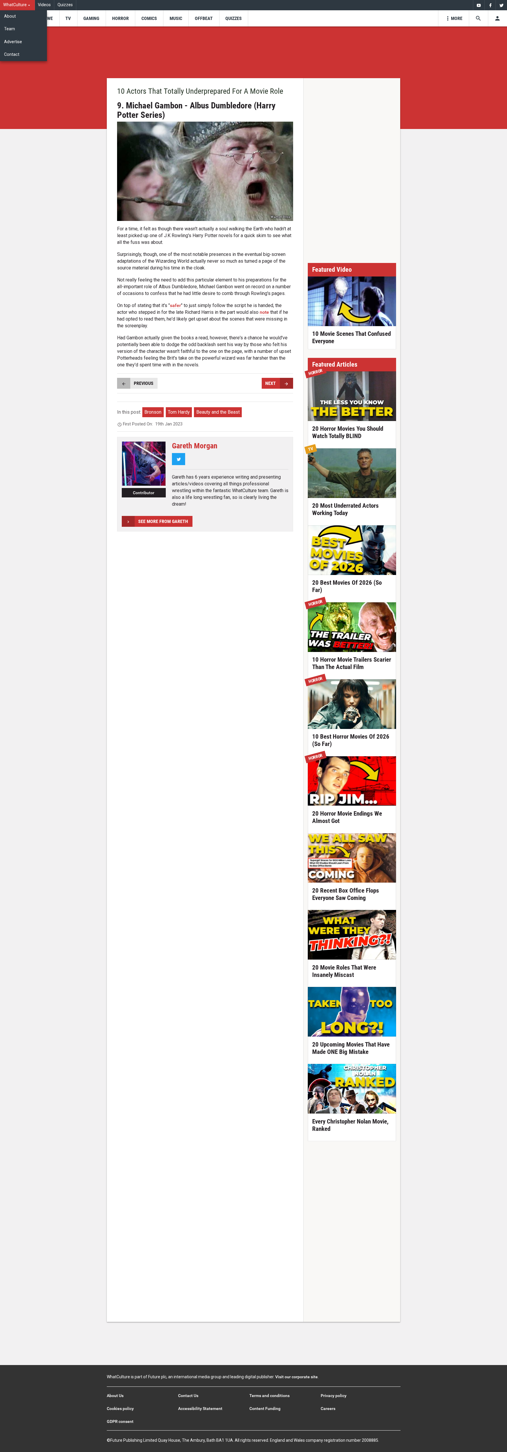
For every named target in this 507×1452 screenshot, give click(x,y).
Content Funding (264, 1408)
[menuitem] (17, 5)
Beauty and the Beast (218, 412)
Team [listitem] (9, 28)
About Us (115, 1395)
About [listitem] (10, 16)
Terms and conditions (269, 1395)
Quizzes (65, 4)
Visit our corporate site (296, 1376)
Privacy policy (334, 1395)
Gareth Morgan (194, 445)
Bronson (152, 412)
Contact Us (188, 1395)
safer (175, 305)
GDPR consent (120, 1421)
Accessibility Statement (200, 1408)
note (264, 312)
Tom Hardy (179, 412)
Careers (328, 1408)
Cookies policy (120, 1408)
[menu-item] (48, 18)
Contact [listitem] (11, 54)
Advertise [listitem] (13, 41)
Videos (44, 4)
